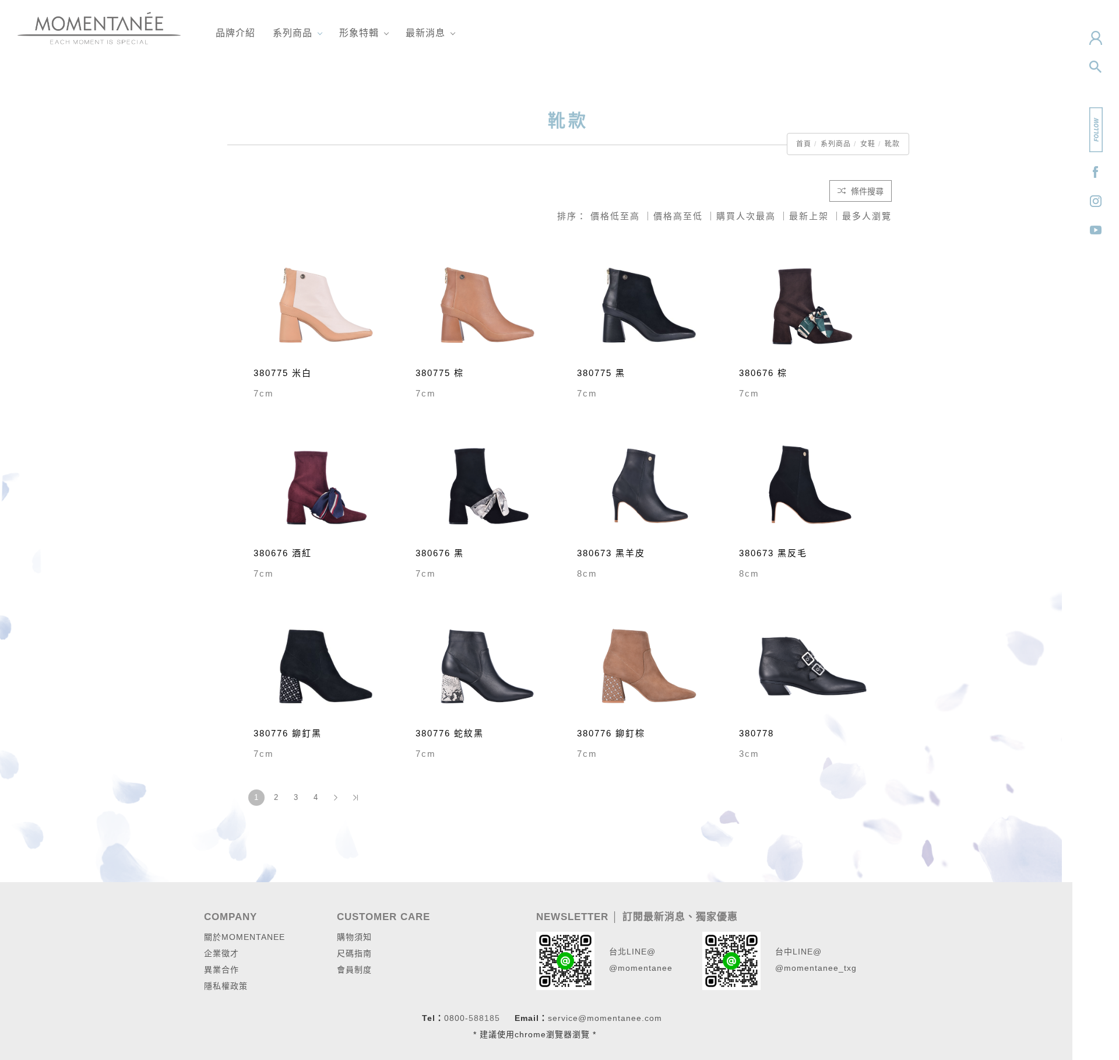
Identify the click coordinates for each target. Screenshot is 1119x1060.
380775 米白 (283, 373)
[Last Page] (355, 797)
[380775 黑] (649, 305)
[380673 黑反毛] (811, 485)
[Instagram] (1095, 201)
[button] (1095, 67)
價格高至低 (678, 216)
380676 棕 (763, 373)
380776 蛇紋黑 (450, 733)
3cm (749, 754)
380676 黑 (440, 553)
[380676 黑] (488, 485)
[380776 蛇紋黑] (488, 665)
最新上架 (809, 216)
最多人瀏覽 (867, 216)
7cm (264, 393)
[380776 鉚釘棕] (649, 665)
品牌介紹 (235, 33)
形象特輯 (359, 33)
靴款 (892, 144)
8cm (587, 573)
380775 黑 (601, 373)
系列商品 (292, 33)
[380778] (811, 665)
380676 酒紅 (283, 553)
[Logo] (99, 27)
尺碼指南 (354, 953)
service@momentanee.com (605, 1018)
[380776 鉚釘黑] (326, 665)
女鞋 (867, 144)
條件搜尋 (866, 191)
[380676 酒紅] (326, 485)
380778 (756, 733)
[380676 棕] (811, 305)
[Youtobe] (1095, 230)
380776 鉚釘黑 (288, 733)
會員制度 (354, 969)
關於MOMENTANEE (244, 937)
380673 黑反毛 (773, 553)
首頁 (803, 144)
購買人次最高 (746, 216)
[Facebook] (1095, 172)
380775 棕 (440, 373)
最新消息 (425, 33)
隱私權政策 (226, 986)
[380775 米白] (326, 305)
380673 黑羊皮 (611, 553)
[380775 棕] (488, 305)
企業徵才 (221, 953)
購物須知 (354, 937)
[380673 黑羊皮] (649, 485)
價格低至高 (615, 216)
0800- (456, 1018)
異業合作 (221, 969)
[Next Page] (336, 797)
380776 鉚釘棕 (611, 733)
